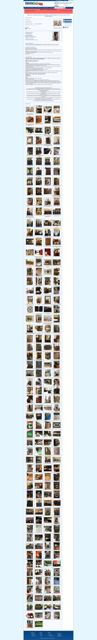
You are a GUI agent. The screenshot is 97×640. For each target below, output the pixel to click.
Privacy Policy (59, 633)
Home (25, 7)
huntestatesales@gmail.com (32, 36)
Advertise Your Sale (38, 7)
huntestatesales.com (31, 37)
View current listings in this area (30, 10)
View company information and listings (31, 39)
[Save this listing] (67, 20)
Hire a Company (30, 7)
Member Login (71, 0)
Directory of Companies (59, 634)
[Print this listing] (67, 22)
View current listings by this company (66, 10)
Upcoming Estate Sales (60, 636)
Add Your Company (46, 7)
